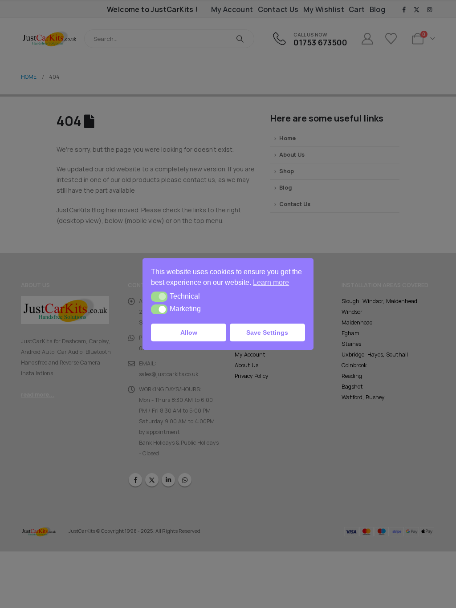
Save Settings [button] (267, 332)
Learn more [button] (271, 282)
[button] (159, 296)
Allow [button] (188, 332)
